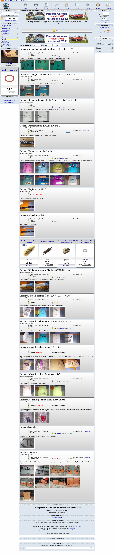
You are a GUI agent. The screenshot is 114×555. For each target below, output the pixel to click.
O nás (3, 27)
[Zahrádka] (27, 443)
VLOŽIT (58, 30)
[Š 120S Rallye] (9, 56)
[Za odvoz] (27, 470)
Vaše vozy (5, 34)
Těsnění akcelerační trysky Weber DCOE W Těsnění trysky (85, 241)
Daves (11, 86)
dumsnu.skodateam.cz (9, 100)
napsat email (86, 130)
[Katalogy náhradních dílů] (27, 167)
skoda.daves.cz (100, 0)
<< (101, 27)
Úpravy (4, 36)
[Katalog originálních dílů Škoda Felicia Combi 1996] (27, 116)
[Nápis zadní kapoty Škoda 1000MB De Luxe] (27, 286)
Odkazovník (5, 42)
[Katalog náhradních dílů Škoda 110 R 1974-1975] (27, 65)
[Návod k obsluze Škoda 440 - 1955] (27, 364)
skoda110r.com (93, 0)
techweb (111, 0)
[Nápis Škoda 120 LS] (27, 205)
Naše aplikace (6, 44)
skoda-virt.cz (106, 0)
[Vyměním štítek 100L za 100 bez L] (27, 141)
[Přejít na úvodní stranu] (6, 5)
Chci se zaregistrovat (104, 22)
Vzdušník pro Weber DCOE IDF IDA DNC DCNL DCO (66, 241)
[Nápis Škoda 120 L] (27, 231)
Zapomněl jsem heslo (104, 20)
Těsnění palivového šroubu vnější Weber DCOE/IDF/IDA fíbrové (9, 69)
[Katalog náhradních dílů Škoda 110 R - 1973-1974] (27, 90)
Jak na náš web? (6, 28)
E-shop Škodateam (7, 25)
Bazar (4, 39)
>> (108, 27)
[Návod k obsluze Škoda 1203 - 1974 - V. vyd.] (27, 311)
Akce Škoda (5, 33)
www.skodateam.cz (9, 98)
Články (4, 38)
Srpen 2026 (104, 27)
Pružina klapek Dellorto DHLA (48, 241)
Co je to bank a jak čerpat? (9, 20)
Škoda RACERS (6, 46)
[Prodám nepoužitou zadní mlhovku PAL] (27, 417)
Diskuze (4, 41)
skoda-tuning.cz (80, 0)
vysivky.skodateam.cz (9, 102)
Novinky (4, 31)
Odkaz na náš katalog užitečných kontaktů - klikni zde (57, 24)
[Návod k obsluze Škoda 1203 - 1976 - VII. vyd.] (27, 337)
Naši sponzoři (6, 30)
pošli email (78, 526)
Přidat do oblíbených (10, 0)
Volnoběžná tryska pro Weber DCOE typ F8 (29, 241)
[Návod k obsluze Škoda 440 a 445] (27, 390)
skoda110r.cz (86, 0)
